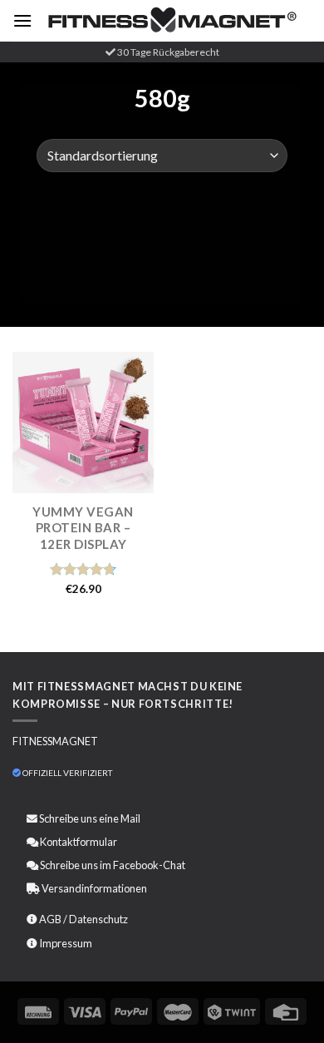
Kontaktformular (78, 841)
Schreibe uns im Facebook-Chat (111, 865)
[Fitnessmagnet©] (172, 20)
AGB (50, 919)
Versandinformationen (94, 888)
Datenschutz (98, 919)
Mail (130, 818)
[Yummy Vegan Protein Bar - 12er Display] (83, 422)
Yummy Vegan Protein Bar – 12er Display (83, 527)
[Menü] (22, 20)
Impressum (65, 943)
